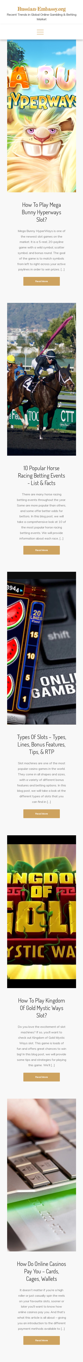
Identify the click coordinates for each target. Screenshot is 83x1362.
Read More (41, 281)
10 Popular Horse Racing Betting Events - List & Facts (41, 475)
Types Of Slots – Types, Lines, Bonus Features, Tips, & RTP (41, 744)
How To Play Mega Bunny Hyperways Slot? (41, 212)
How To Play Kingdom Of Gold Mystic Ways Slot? (41, 1008)
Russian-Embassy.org (42, 9)
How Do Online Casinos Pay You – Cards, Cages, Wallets (41, 1271)
